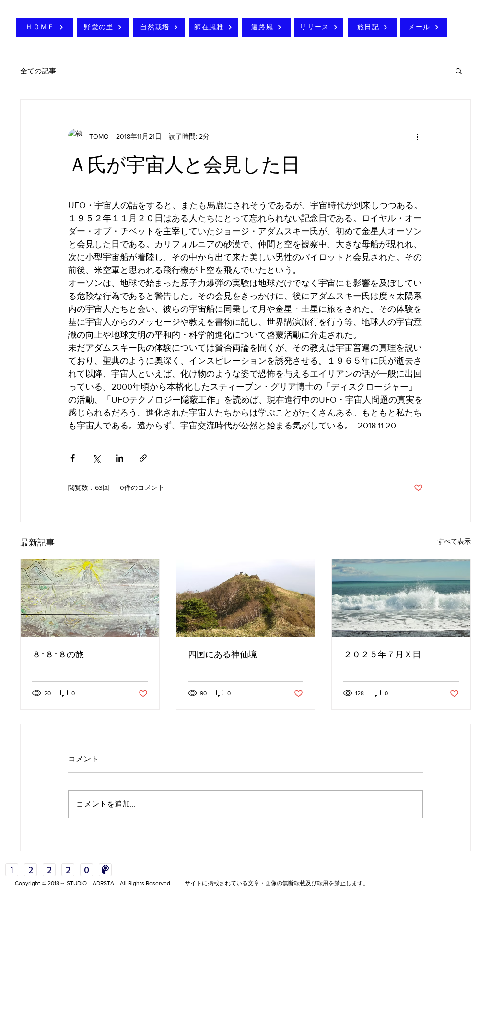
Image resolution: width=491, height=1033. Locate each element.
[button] (458, 70)
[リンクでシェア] (143, 458)
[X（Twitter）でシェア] (96, 458)
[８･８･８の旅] (90, 598)
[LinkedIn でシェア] (119, 458)
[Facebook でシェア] (72, 458)
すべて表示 (454, 541)
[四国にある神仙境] (245, 598)
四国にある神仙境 (222, 654)
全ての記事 (38, 71)
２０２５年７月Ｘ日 (382, 654)
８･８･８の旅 (58, 654)
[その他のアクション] (417, 136)
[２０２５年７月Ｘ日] (401, 598)
